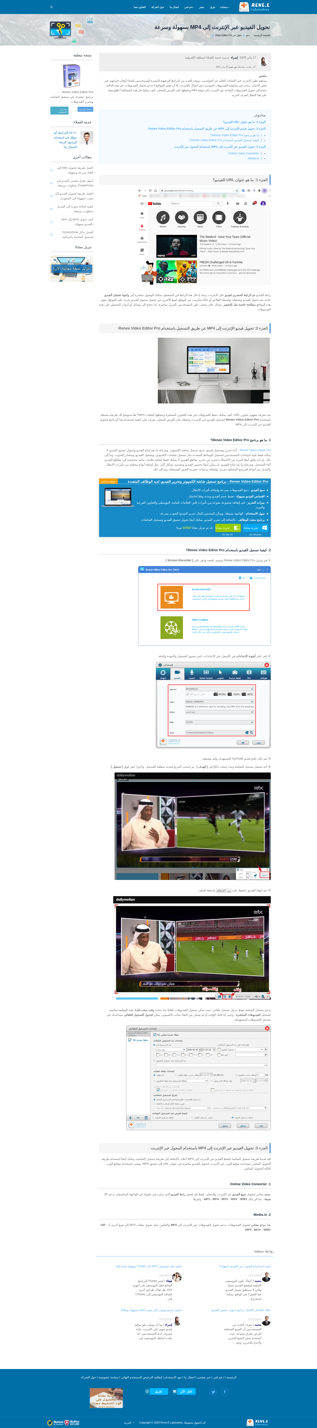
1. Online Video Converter (245, 153)
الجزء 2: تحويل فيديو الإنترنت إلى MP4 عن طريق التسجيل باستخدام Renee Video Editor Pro (207, 128)
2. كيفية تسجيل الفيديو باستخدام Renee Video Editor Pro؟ (225, 140)
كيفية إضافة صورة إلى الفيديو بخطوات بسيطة (75, 209)
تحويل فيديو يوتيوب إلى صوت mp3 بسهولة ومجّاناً (151, 1310)
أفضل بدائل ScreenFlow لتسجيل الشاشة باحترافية (77, 235)
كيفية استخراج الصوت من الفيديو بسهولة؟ (245, 1266)
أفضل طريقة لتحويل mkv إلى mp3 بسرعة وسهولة (75, 170)
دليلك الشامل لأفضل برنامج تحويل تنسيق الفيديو (241, 1310)
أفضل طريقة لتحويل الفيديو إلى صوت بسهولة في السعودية (74, 196)
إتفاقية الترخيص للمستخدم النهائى (141, 1377)
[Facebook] (225, 1392)
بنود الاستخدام (173, 1377)
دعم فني (218, 1377)
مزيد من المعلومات (62, 110)
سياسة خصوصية (109, 1377)
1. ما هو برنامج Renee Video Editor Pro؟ (236, 135)
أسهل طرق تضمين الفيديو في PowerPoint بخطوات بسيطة (75, 183)
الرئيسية (231, 1377)
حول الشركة (88, 1377)
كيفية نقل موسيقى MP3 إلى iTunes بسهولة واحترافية (148, 1266)
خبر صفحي (204, 1377)
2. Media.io (255, 158)
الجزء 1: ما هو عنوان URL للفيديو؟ (244, 122)
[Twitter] (213, 1392)
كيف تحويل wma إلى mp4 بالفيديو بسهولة (77, 222)
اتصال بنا (189, 1377)
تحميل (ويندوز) (85, 109)
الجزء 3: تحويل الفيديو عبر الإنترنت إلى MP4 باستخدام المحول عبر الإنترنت (220, 146)
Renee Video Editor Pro (255, 450)
